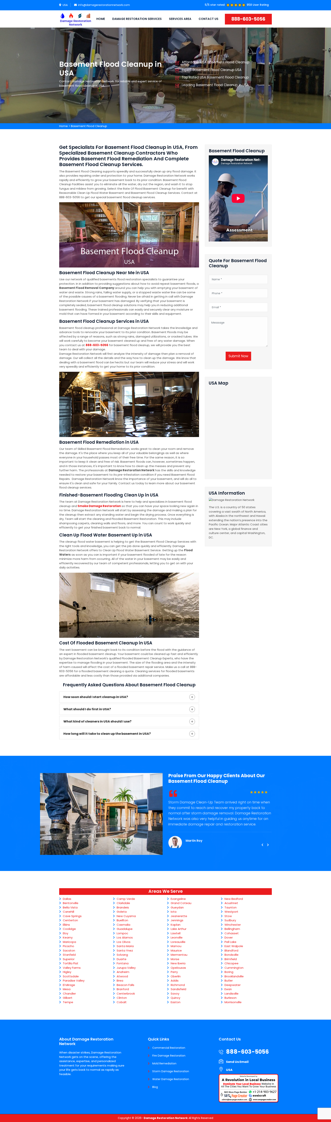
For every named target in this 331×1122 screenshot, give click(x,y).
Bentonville (70, 903)
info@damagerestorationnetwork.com (104, 5)
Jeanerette (179, 916)
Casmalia (123, 925)
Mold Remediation (164, 1063)
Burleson (230, 998)
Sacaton (69, 950)
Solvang (122, 955)
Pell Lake (230, 942)
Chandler (69, 994)
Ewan (228, 989)
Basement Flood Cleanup (89, 126)
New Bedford (233, 899)
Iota (173, 912)
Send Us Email (237, 1062)
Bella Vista (70, 907)
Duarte (121, 959)
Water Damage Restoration (170, 1079)
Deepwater (232, 985)
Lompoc (122, 933)
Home (100, 19)
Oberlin (176, 976)
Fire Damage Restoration (168, 1056)
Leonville (177, 937)
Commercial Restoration (168, 1048)
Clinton (122, 998)
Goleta (122, 912)
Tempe (68, 1002)
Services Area (180, 19)
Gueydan (177, 907)
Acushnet (231, 903)
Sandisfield (178, 989)
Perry (174, 972)
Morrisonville (233, 1002)
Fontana (123, 963)
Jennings (177, 920)
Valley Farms (72, 968)
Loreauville (178, 942)
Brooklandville (234, 976)
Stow (228, 916)
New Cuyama (126, 916)
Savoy (175, 994)
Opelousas (178, 968)
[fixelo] (75, 19)
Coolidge (69, 929)
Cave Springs (72, 916)
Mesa (66, 989)
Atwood (122, 976)
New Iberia (178, 963)
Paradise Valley (73, 980)
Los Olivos (123, 942)
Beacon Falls (125, 985)
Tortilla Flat (70, 963)
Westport (231, 912)
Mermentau (179, 955)
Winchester (232, 925)
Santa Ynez (125, 950)
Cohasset (231, 933)
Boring (228, 972)
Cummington (233, 968)
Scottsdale (71, 976)
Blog (155, 1087)
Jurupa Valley (126, 968)
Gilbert (67, 998)
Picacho (68, 946)
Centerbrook (126, 994)
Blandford (231, 950)
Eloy (65, 933)
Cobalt (122, 1002)
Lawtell (175, 933)
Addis (175, 980)
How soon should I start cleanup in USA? (95, 697)
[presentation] (262, 845)
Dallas (67, 899)
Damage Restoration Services (137, 19)
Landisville (231, 994)
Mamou (176, 946)
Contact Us (208, 19)
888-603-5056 (248, 19)
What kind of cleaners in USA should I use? (97, 721)
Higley (67, 972)
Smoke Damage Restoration (99, 506)
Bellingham (232, 929)
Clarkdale (123, 903)
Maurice (176, 950)
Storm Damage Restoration (170, 1071)
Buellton (122, 920)
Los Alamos (125, 937)
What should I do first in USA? (87, 709)
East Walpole (233, 946)
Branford (123, 989)
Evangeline (178, 899)
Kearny (68, 937)
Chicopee (231, 963)
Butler (228, 980)
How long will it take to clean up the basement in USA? (107, 733)
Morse (175, 959)
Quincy (175, 998)
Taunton (230, 907)
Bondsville (231, 955)
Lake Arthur (178, 929)
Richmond (178, 985)
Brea (120, 980)
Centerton (70, 920)
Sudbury (230, 920)
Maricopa (69, 942)
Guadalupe (125, 929)
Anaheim (123, 972)
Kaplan (175, 925)
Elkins (66, 925)
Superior (69, 959)
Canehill (68, 912)
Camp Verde (126, 899)
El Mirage (69, 985)
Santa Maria (125, 946)
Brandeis (123, 907)
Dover (228, 937)
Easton (175, 1002)
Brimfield (230, 959)
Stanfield (69, 955)
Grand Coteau (181, 903)
